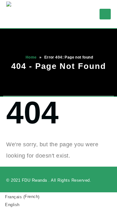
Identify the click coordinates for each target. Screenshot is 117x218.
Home (31, 57)
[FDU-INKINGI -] (18, 14)
